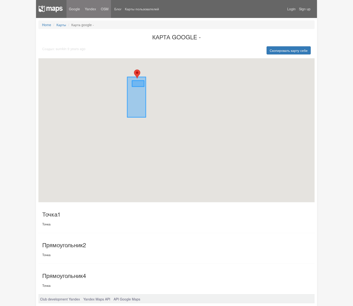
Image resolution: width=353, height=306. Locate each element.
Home (46, 24)
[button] (137, 74)
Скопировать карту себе (289, 50)
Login (291, 8)
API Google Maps (127, 299)
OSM (105, 8)
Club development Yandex (60, 299)
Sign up (304, 8)
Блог (118, 8)
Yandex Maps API (96, 299)
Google (74, 8)
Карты (61, 24)
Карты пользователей (142, 8)
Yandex (90, 8)
